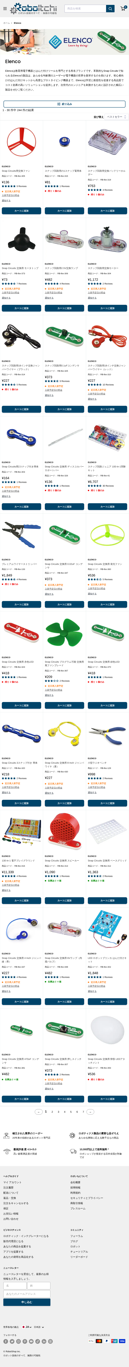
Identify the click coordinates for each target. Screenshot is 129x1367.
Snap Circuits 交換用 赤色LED (18, 661)
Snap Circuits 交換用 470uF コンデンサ (20, 1061)
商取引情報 (76, 1203)
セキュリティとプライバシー (86, 1198)
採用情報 (75, 1187)
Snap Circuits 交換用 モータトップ (20, 268)
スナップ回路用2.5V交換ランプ (61, 268)
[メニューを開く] (5, 8)
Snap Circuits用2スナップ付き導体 (20, 466)
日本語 (38, 1327)
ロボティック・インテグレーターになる (26, 1236)
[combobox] (85, 8)
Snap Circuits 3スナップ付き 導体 (19, 762)
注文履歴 (8, 1187)
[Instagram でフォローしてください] (18, 1341)
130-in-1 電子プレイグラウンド (18, 860)
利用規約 (75, 1192)
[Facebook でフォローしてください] (5, 1341)
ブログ (74, 1241)
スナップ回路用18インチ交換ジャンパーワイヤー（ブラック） (21, 367)
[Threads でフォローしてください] (50, 1341)
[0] (123, 9)
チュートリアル (79, 1251)
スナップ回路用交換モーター (103, 268)
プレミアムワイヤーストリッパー (19, 564)
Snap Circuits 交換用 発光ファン (105, 564)
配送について (10, 1192)
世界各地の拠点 (11, 1327)
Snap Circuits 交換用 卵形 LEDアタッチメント (106, 1061)
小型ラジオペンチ (97, 762)
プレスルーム (77, 1208)
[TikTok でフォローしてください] (37, 1341)
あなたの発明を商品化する (18, 1256)
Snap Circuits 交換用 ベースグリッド (107, 860)
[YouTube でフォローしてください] (31, 1341)
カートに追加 (21, 210)
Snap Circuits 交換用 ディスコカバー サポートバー (64, 468)
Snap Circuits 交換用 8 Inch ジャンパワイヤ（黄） (64, 764)
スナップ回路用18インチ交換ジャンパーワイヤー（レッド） (107, 367)
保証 (5, 1208)
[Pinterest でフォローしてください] (25, 1341)
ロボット (75, 1246)
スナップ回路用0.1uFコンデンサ (62, 365)
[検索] (110, 8)
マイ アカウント (12, 1182)
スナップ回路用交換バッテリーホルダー (106, 172)
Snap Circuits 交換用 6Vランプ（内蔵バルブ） (63, 960)
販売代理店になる (13, 1241)
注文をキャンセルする (16, 1203)
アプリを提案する (13, 1251)
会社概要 (75, 1182)
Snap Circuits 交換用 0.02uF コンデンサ (64, 566)
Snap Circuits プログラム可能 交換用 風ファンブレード (64, 663)
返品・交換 (9, 1198)
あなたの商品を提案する (17, 1246)
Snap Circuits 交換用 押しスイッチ (63, 1059)
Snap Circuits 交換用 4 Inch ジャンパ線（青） (21, 960)
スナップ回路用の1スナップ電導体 (63, 170)
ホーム (6, 23)
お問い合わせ (10, 1218)
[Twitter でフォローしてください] (12, 1341)
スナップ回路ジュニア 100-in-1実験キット (107, 468)
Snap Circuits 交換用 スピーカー (62, 860)
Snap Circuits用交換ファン (16, 170)
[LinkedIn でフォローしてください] (44, 1341)
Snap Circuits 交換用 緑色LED (104, 661)
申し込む (27, 1302)
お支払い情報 (10, 1213)
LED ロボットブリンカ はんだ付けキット (107, 960)
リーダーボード (79, 1256)
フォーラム (76, 1236)
